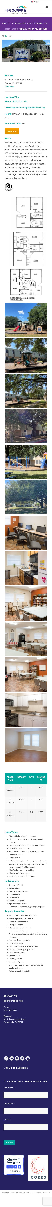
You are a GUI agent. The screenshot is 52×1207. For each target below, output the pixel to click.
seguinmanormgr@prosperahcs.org (28, 108)
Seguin (15, 29)
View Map (9, 87)
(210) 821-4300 (10, 1010)
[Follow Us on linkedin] (11, 1058)
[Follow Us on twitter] (22, 1058)
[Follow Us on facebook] (6, 1058)
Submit (9, 1142)
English (36, 2)
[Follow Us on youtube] (27, 1058)
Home (7, 29)
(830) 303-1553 (20, 101)
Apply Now (11, 131)
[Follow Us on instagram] (17, 1058)
